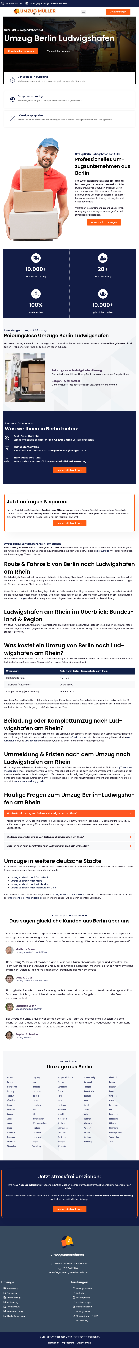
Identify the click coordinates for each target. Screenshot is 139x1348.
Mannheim (25, 628)
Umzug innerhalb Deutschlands (69, 894)
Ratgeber (53, 1342)
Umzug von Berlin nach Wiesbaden (29, 884)
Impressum (67, 1342)
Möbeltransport (78, 737)
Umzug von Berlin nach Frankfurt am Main (33, 887)
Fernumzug (103, 550)
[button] (83, 12)
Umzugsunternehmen (67, 1255)
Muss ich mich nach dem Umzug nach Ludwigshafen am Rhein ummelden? (48, 846)
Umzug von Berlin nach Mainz (26, 880)
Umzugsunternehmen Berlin (57, 1336)
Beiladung (19, 598)
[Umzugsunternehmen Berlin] (34, 11)
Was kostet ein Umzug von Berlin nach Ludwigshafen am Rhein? (42, 813)
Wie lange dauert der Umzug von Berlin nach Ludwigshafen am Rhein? (45, 837)
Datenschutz (84, 1342)
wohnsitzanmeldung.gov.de (29, 781)
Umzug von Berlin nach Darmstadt (29, 877)
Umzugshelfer (32, 740)
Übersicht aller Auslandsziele (25, 897)
